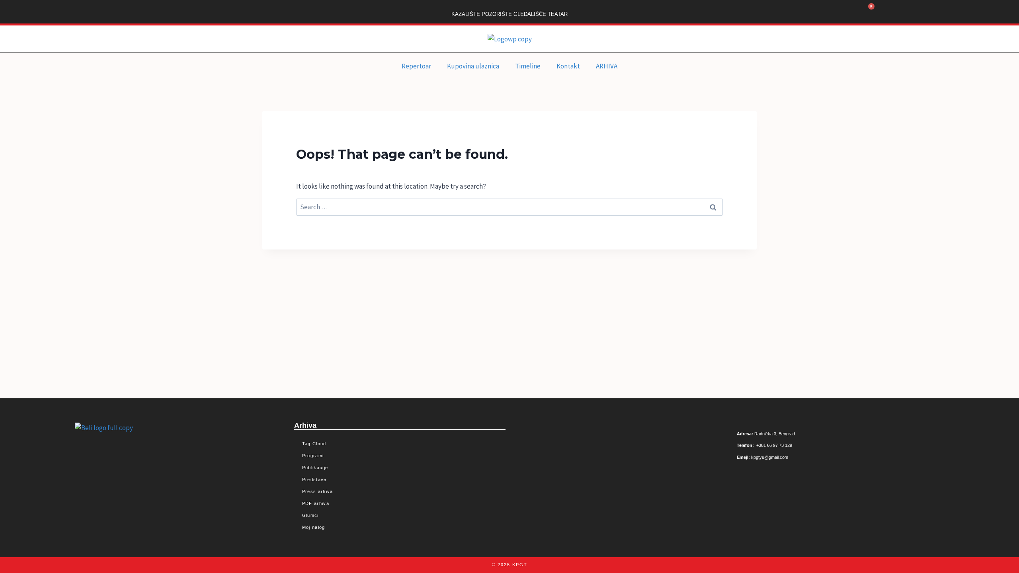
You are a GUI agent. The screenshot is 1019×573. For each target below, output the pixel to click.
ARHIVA (606, 66)
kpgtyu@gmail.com (769, 457)
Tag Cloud (314, 443)
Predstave (314, 479)
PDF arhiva (315, 503)
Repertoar (416, 66)
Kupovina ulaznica (473, 66)
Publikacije (315, 467)
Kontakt (568, 66)
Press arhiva (317, 491)
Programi (313, 455)
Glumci (310, 515)
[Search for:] (509, 207)
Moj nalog (313, 527)
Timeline (528, 66)
